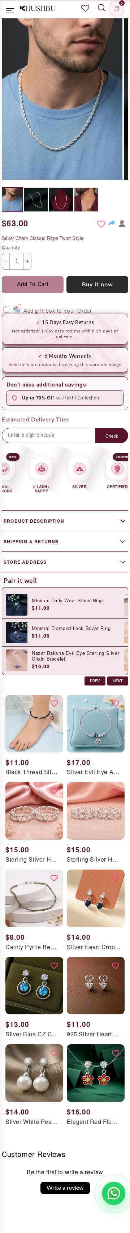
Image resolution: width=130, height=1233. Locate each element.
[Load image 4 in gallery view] (86, 199)
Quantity (11, 247)
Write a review (65, 1188)
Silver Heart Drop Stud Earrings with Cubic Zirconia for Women (94, 947)
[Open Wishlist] (85, 8)
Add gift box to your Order (57, 311)
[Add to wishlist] (101, 224)
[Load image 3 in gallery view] (61, 199)
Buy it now (97, 284)
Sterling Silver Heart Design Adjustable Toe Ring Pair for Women (94, 859)
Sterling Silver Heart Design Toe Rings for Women (32, 859)
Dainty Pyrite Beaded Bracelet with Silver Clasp (32, 947)
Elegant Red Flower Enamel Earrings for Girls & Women (94, 1122)
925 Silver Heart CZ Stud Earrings (94, 1034)
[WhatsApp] (122, 223)
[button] (117, 8)
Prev (95, 681)
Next (118, 681)
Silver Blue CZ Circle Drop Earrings (32, 1034)
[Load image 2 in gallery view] (35, 199)
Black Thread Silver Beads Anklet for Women (32, 772)
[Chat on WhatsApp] (114, 1193)
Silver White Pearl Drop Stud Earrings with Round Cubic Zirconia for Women (32, 1122)
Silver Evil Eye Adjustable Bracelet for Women (94, 772)
